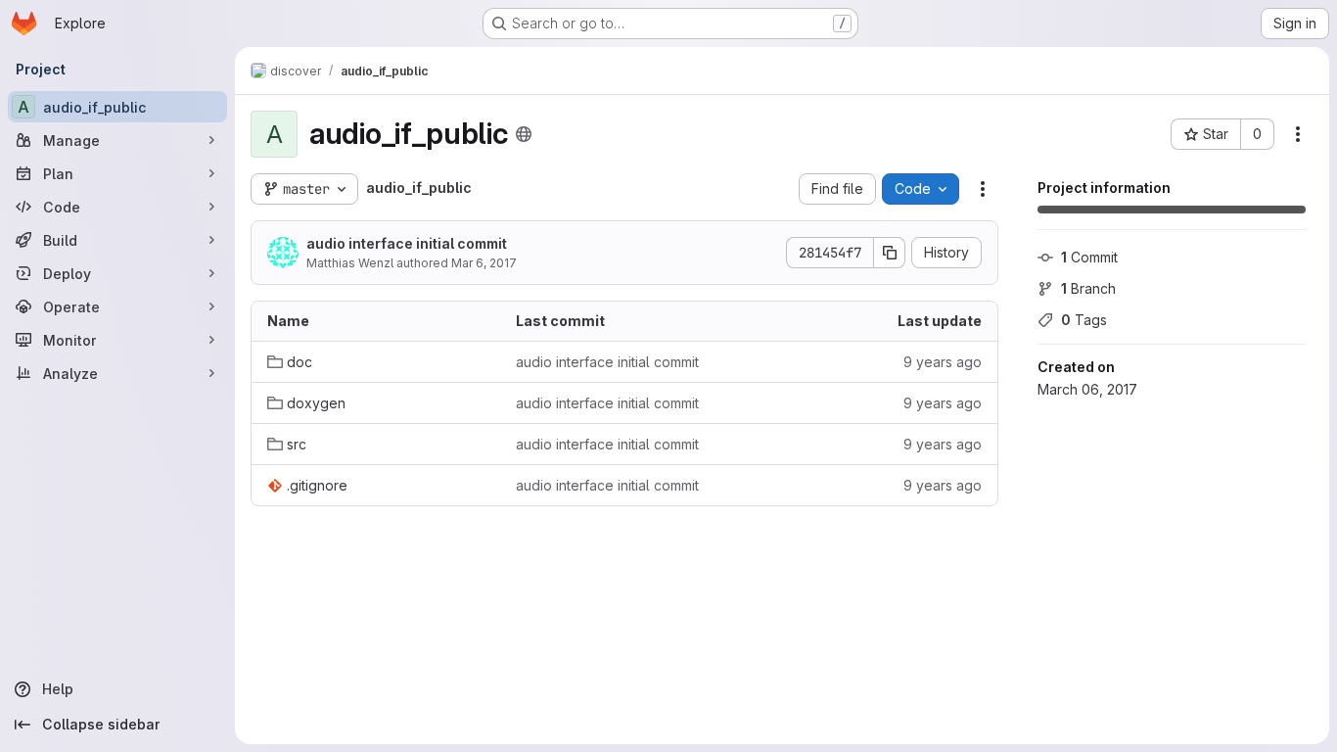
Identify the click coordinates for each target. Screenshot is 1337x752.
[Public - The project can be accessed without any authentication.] (523, 134)
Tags (1084, 319)
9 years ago (942, 361)
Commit (1089, 257)
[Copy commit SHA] (889, 252)
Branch (1088, 288)
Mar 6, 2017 (484, 263)
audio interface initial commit (406, 243)
